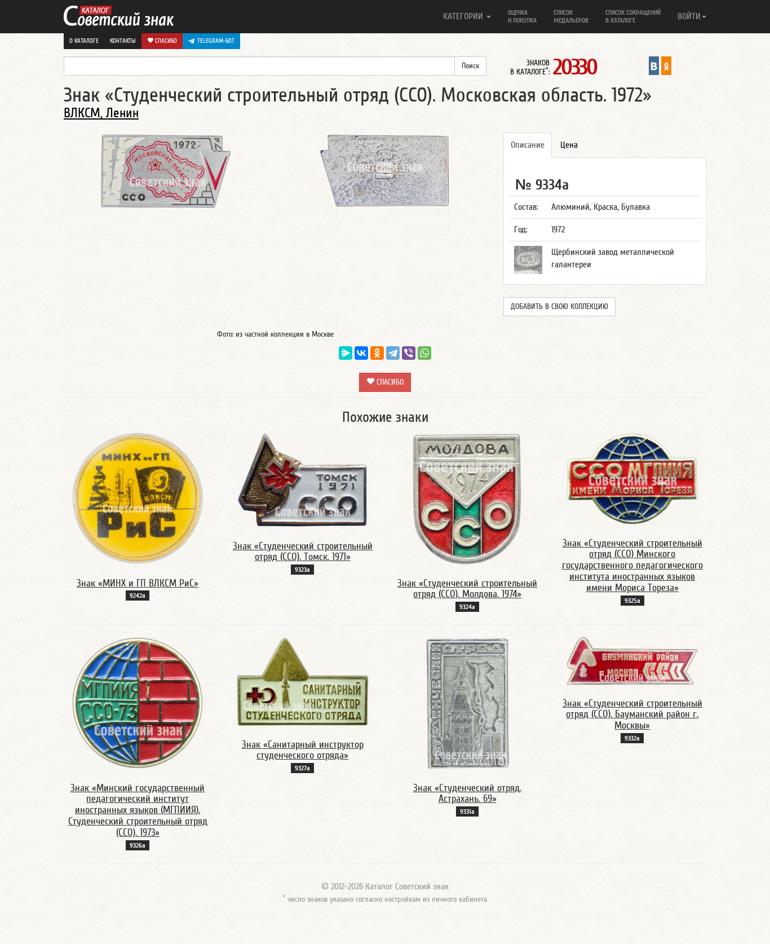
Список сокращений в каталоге (633, 16)
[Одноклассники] (377, 353)
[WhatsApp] (424, 353)
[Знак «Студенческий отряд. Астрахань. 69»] (467, 703)
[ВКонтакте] (361, 353)
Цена (569, 145)
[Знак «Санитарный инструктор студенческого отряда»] (302, 681)
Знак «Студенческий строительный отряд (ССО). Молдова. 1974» (467, 589)
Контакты (123, 41)
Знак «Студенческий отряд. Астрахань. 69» (467, 793)
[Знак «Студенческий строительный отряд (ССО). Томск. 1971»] (302, 480)
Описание (528, 145)
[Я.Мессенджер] (345, 353)
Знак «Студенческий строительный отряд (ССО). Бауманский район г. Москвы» (632, 715)
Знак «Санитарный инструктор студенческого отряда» (303, 750)
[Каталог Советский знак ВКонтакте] (654, 65)
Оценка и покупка (522, 16)
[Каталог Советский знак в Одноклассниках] (666, 65)
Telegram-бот (215, 41)
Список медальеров (571, 16)
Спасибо (165, 41)
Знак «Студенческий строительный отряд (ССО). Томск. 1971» (303, 551)
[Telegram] (393, 353)
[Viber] (408, 353)
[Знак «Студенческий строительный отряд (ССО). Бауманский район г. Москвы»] (632, 661)
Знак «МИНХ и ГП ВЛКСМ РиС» (137, 583)
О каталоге (84, 41)
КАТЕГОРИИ (464, 16)
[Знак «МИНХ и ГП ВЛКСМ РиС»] (137, 498)
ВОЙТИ (689, 16)
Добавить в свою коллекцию (559, 306)
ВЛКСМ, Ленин (101, 113)
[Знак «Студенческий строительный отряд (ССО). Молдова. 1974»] (467, 498)
